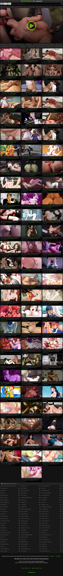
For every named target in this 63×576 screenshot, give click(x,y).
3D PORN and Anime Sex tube (10, 76)
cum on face (14, 46)
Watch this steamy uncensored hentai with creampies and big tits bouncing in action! (11, 183)
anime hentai (53, 142)
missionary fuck (11, 63)
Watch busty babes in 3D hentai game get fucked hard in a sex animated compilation (32, 392)
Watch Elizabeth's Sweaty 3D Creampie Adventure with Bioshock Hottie (53, 360)
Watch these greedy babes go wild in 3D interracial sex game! (32, 232)
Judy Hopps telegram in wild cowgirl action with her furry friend (32, 248)
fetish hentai (24, 532)
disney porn (10, 158)
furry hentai (4, 143)
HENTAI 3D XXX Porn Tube (31, 92)
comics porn (50, 46)
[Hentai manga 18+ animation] (1, 4)
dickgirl (44, 532)
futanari (56, 303)
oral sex (36, 142)
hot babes (3, 223)
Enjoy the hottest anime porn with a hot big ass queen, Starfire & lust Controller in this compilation (11, 151)
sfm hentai (52, 126)
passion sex (5, 44)
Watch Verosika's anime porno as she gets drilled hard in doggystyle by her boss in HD (32, 264)
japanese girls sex (5, 61)
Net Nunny (52, 556)
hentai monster (25, 174)
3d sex (35, 61)
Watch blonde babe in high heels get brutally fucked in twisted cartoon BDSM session (53, 264)
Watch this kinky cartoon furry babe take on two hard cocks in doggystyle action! (32, 344)
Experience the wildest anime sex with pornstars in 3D (11, 360)
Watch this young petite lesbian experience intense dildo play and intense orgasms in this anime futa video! (11, 409)
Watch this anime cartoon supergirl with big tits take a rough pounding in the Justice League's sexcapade (32, 441)
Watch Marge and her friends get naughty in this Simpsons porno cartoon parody (11, 392)
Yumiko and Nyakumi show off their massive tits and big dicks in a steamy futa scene (32, 199)
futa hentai (34, 206)
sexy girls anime (25, 159)
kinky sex (10, 207)
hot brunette (51, 44)
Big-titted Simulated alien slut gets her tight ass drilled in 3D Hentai (53, 441)
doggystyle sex (4, 304)
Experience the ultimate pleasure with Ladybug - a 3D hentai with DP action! (53, 199)
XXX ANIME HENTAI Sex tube (10, 60)
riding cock (24, 254)
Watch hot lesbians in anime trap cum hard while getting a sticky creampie (53, 280)
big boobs (39, 206)
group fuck (21, 44)
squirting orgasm (47, 541)
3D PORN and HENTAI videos (52, 92)
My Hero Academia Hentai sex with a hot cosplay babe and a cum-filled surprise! (32, 183)
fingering (44, 537)
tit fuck (45, 399)
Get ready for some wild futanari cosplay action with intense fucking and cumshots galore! (53, 151)
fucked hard (57, 126)
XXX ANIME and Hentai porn (31, 76)
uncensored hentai (5, 142)
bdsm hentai (13, 142)
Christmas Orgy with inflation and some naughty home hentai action (11, 312)
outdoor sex (45, 539)
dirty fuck (24, 546)
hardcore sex (5, 46)
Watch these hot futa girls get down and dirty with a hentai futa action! (11, 425)
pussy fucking (41, 46)
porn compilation (53, 174)
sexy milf (31, 431)
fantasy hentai (12, 206)
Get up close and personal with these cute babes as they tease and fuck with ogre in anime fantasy (53, 312)
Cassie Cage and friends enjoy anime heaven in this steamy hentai (53, 248)
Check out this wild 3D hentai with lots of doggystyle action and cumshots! (53, 183)
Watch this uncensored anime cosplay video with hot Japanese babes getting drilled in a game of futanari (53, 296)
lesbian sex (10, 143)
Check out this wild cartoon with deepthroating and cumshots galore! (11, 264)
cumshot (23, 46)
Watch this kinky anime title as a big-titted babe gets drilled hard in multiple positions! (11, 215)
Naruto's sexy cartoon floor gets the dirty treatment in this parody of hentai (53, 392)
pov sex (30, 254)
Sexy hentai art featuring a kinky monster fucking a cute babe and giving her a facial (32, 167)
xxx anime (3, 159)
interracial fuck (57, 383)
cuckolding (24, 544)
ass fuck (45, 223)
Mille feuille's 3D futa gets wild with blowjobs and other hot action (11, 280)
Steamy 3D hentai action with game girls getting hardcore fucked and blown (53, 167)
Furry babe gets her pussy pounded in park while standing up (11, 328)
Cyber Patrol (58, 556)
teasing (3, 525)
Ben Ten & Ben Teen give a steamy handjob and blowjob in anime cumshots (53, 328)
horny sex (45, 127)
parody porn (59, 46)
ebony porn (3, 126)
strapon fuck (45, 551)
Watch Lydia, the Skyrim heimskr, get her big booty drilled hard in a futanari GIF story (53, 425)
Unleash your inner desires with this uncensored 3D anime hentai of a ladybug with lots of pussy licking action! (11, 167)
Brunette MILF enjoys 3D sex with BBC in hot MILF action (32, 425)
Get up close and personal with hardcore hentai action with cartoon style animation (32, 360)
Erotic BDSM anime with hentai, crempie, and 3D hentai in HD (53, 232)
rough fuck (24, 61)
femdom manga (16, 126)
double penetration (39, 44)
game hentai (45, 126)
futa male (10, 126)
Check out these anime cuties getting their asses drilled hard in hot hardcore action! (32, 473)
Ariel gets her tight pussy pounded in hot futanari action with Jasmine (11, 457)
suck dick (59, 44)
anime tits (55, 63)
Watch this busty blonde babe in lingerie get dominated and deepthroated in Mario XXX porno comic (53, 344)
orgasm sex (45, 383)
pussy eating (4, 63)
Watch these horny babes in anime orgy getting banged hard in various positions (53, 215)
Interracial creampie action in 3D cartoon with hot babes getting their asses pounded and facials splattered (53, 376)
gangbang (32, 46)
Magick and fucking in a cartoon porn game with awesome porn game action (32, 215)
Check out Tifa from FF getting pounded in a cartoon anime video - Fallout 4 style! (32, 151)
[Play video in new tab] (31, 8)
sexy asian (29, 190)
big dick (29, 44)
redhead (15, 303)
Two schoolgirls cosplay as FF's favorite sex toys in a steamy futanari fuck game (32, 376)
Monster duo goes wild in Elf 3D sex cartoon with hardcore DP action (11, 441)
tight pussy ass (25, 518)
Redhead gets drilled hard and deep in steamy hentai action (11, 296)
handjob (9, 335)
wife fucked (4, 551)
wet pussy (3, 541)
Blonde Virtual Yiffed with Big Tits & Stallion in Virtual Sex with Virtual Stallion (32, 409)
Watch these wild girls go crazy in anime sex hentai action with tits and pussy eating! (32, 457)
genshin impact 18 (46, 534)
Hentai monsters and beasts (8, 486)
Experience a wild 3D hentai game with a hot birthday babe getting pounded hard (32, 296)
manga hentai (46, 143)
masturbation (50, 415)
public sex (45, 548)
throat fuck (36, 126)
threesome (4, 527)
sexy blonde (25, 63)
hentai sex (45, 61)
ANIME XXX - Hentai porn (52, 60)
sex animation (13, 61)
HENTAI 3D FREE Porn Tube (31, 60)
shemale (44, 544)
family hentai (51, 61)
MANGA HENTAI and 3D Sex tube (52, 76)
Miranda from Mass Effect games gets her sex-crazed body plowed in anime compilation (11, 344)
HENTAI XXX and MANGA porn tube (10, 92)
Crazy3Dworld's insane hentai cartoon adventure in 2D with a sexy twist (32, 328)
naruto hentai (5, 548)
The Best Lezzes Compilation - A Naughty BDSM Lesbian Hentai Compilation (11, 248)
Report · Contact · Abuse (37, 568)
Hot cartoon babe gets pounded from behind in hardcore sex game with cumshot (11, 376)
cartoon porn (32, 158)
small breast (4, 539)
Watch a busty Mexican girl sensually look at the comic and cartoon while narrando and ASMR (32, 312)
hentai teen (24, 383)
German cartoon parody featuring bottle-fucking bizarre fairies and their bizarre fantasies (11, 199)
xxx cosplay (13, 44)
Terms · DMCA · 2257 (25, 568)
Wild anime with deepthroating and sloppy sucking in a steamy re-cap (53, 457)
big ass (29, 206)
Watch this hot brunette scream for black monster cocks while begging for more (32, 280)
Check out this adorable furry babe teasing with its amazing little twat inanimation (11, 232)
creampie (31, 126)
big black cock (46, 142)
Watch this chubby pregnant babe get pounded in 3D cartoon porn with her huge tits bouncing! (53, 409)
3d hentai (8, 174)
